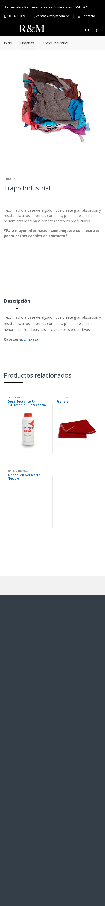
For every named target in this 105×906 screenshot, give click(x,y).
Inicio (8, 43)
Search (87, 29)
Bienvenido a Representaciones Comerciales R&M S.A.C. (46, 7)
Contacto (88, 16)
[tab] (17, 303)
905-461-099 (16, 16)
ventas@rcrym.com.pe (53, 16)
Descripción (17, 301)
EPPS (11, 471)
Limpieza (27, 43)
